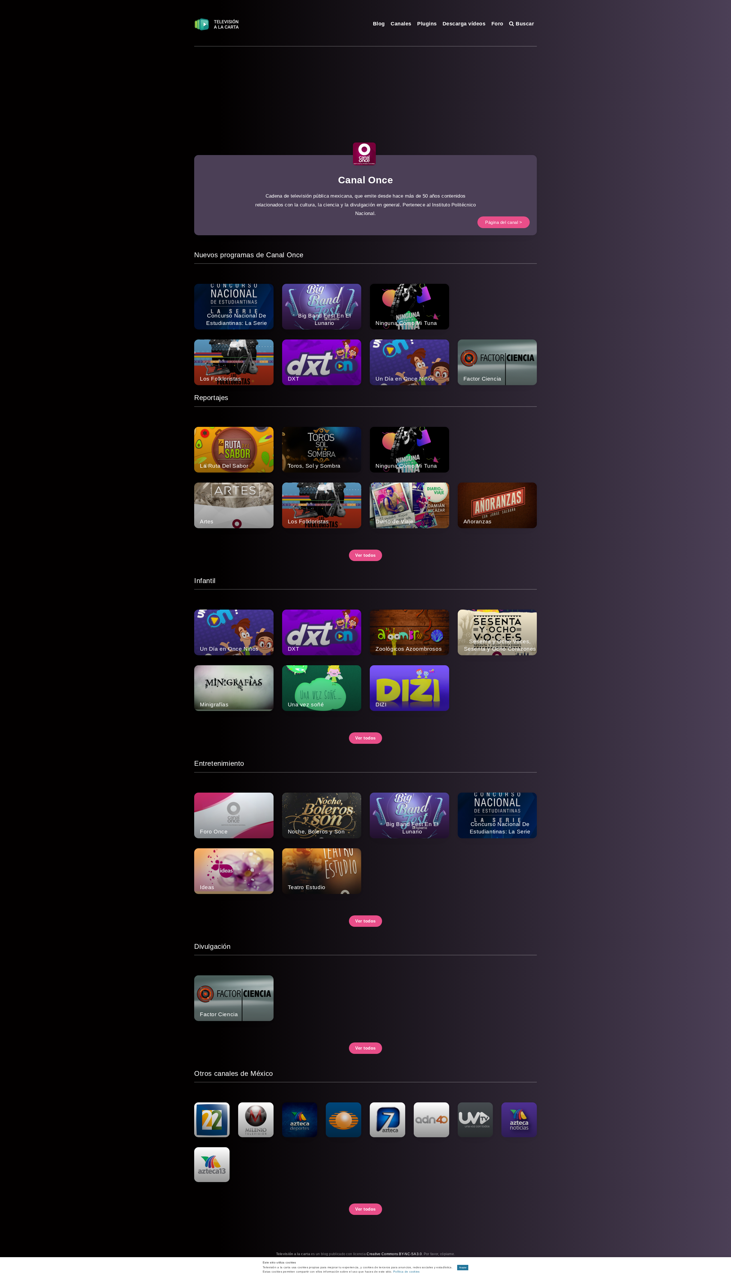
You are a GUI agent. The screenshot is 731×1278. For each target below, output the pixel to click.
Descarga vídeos (464, 24)
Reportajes (211, 397)
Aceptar (463, 1267)
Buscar (524, 24)
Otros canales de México (233, 1073)
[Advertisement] (365, 89)
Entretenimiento (219, 763)
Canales (401, 24)
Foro (497, 24)
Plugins (427, 24)
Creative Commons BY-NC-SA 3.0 (394, 1254)
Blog (379, 24)
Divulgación (212, 946)
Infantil (205, 580)
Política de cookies (406, 1271)
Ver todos (365, 555)
